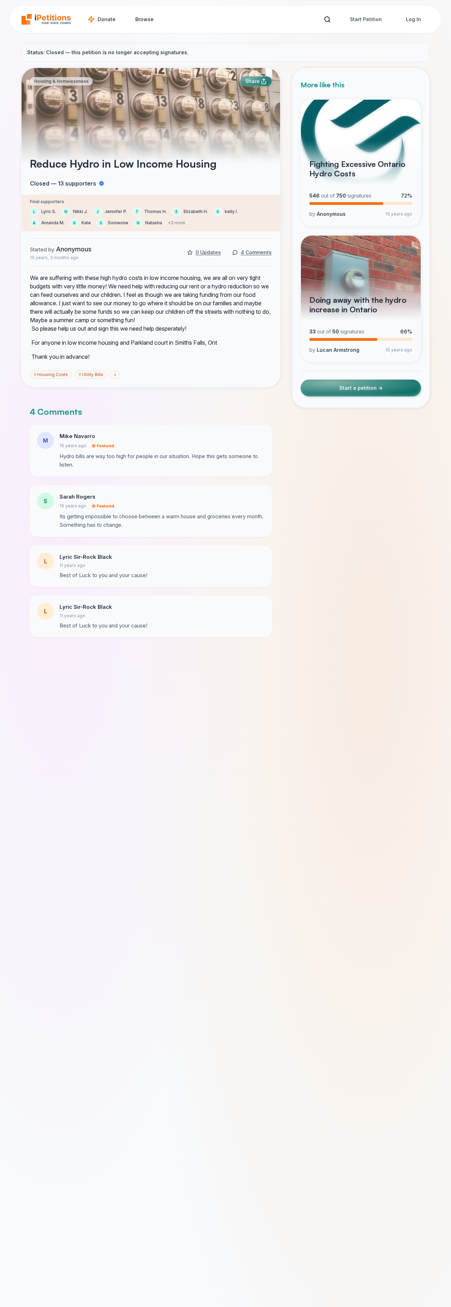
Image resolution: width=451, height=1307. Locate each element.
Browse (144, 19)
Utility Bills (91, 374)
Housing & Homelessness (61, 81)
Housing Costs (51, 374)
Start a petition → (361, 388)
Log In (413, 19)
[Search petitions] (327, 19)
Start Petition (366, 19)
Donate (107, 19)
